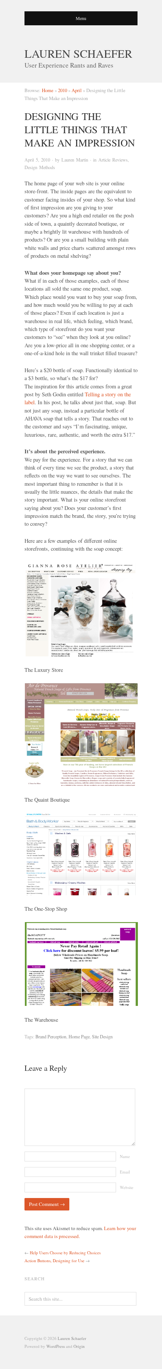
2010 (62, 90)
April (77, 90)
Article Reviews (113, 160)
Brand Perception (50, 1036)
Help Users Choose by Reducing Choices (65, 1252)
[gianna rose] (81, 609)
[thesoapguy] (81, 964)
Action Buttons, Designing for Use (54, 1260)
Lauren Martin (74, 160)
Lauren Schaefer (78, 53)
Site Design (102, 1036)
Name (125, 1156)
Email (125, 1172)
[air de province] (81, 734)
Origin (79, 1346)
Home (47, 90)
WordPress (55, 1346)
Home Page (79, 1036)
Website (126, 1187)
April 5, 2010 (37, 160)
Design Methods (39, 167)
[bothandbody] (81, 853)
